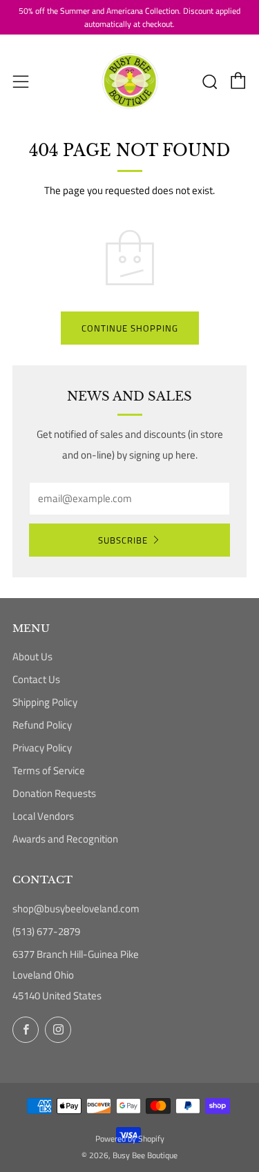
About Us (32, 656)
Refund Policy (42, 725)
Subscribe (123, 540)
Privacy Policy (42, 748)
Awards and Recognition (65, 839)
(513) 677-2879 (46, 931)
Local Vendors (43, 816)
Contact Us (36, 679)
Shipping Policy (44, 702)
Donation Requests (54, 793)
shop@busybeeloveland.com (76, 908)
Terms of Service (48, 770)
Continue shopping (129, 328)
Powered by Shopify (129, 1138)
